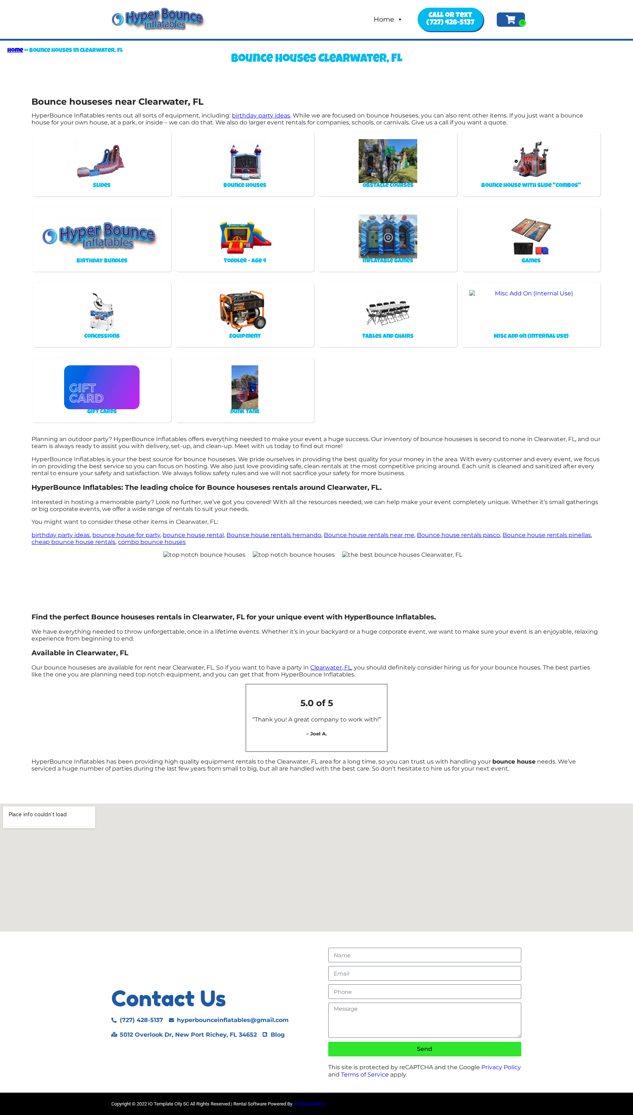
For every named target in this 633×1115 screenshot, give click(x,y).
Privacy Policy (501, 1067)
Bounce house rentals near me (369, 535)
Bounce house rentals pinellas (547, 535)
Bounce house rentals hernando (273, 535)
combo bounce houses (152, 541)
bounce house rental (193, 535)
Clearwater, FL (330, 667)
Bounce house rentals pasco (458, 535)
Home (384, 19)
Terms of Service (365, 1074)
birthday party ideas (261, 115)
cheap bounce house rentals (73, 541)
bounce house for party (126, 535)
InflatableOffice (309, 1104)
